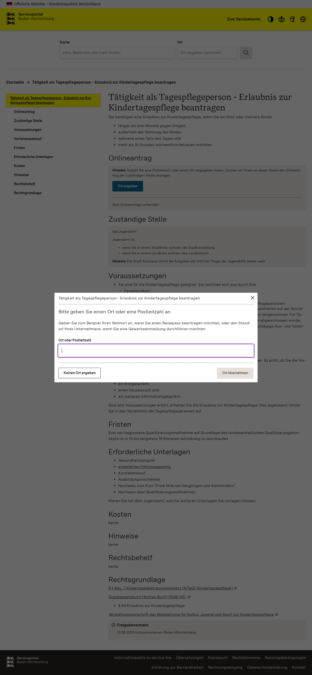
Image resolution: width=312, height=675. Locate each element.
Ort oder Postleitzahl (74, 340)
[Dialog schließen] (252, 298)
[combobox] (156, 351)
